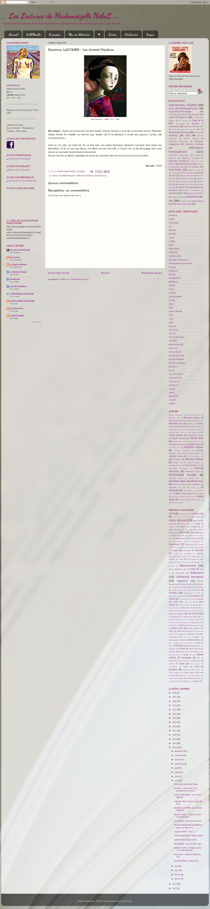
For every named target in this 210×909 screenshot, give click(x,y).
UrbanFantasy (197, 201)
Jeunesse (173, 135)
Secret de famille (176, 374)
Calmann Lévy (181, 541)
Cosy (194, 117)
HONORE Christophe (181, 450)
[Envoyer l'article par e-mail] (91, 171)
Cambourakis (195, 541)
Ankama (182, 527)
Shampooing (173, 667)
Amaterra (172, 527)
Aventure (173, 230)
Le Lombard (173, 617)
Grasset (200, 584)
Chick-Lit (183, 115)
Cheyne (177, 547)
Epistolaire (199, 127)
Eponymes (197, 562)
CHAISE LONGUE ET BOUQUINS (22, 301)
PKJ (176, 646)
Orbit (198, 643)
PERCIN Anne (196, 481)
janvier (178, 879)
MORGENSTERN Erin (192, 465)
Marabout (197, 622)
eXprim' (196, 681)
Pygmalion (199, 652)
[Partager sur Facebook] (105, 171)
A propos (54, 34)
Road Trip (173, 348)
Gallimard (196, 572)
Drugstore (187, 554)
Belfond (175, 536)
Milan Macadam (183, 631)
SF (182, 193)
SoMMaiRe (33, 34)
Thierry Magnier (174, 673)
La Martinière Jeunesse (188, 608)
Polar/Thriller (175, 170)
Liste (171, 315)
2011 (174, 888)
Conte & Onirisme (178, 117)
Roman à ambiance (191, 190)
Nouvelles (176, 167)
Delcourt (199, 550)
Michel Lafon (177, 628)
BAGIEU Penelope (175, 415)
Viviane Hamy (173, 678)
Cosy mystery (183, 121)
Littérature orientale (177, 161)
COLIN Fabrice (198, 427)
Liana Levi (174, 622)
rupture (172, 404)
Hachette (199, 587)
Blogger (129, 901)
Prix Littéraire (188, 173)
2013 (174, 748)
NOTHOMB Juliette (176, 478)
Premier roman (194, 170)
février (178, 875)
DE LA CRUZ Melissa (190, 432)
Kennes (171, 596)
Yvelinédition (173, 681)
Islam (171, 304)
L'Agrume (180, 596)
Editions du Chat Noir (178, 559)
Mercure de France (196, 625)
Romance (173, 193)
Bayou (201, 533)
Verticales (182, 675)
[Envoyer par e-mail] (96, 171)
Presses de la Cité (185, 652)
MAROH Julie (178, 463)
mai (176, 781)
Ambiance (173, 215)
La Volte (182, 611)
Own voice (173, 330)
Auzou (174, 533)
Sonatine (173, 669)
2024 (174, 701)
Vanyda (182, 500)
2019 (174, 722)
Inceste (172, 300)
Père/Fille (173, 341)
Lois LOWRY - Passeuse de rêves (188, 821)
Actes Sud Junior (179, 517)
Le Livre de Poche (189, 614)
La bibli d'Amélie (17, 316)
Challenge (173, 115)
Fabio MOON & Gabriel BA (185, 840)
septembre (179, 764)
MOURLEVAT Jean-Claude (178, 469)
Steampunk (192, 193)
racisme (172, 400)
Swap (201, 193)
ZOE (182, 681)
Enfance (172, 275)
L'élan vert (188, 602)
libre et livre (15, 257)
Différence (173, 252)
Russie (171, 371)
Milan (171, 631)
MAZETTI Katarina (193, 463)
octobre (178, 760)
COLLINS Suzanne (194, 430)
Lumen (189, 622)
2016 (174, 735)
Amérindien (174, 223)
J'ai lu (197, 590)
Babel (182, 532)
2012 (174, 884)
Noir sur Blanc (174, 643)
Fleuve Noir (182, 569)
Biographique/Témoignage (180, 112)
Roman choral (175, 352)
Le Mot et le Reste (190, 617)
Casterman (174, 544)
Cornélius (185, 547)
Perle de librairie (191, 167)
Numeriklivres (188, 643)
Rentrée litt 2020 (186, 185)
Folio (192, 569)
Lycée (171, 323)
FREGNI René (196, 438)
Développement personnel (180, 264)
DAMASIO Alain (174, 432)
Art (170, 227)
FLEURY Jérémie (179, 438)
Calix (170, 541)
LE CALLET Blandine (194, 456)
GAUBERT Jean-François (180, 442)
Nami (184, 640)
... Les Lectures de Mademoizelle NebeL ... (60, 15)
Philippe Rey (188, 646)
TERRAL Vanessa (181, 494)
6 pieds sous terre (185, 514)
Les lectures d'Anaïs (18, 272)
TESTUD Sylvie (197, 494)
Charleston (189, 544)
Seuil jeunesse (101, 176)
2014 (174, 743)
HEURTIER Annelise (193, 447)
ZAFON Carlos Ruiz (175, 503)
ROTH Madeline (180, 485)
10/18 (172, 514)
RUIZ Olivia (191, 488)
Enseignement (175, 278)
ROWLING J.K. (175, 488)
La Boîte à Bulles (184, 605)
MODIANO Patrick (175, 465)
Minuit (171, 634)
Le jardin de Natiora (18, 287)
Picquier (172, 649)
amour (172, 393)
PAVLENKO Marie (177, 481)
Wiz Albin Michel (187, 678)
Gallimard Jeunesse (190, 576)
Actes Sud (198, 514)
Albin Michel (177, 520)
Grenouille (175, 587)
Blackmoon (192, 536)
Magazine (200, 164)
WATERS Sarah (195, 500)
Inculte (188, 590)
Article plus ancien (151, 273)
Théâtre (181, 197)
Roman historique (186, 187)
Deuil (171, 245)
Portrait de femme (177, 337)
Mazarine (183, 625)
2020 (174, 718)
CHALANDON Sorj (184, 427)
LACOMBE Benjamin (67, 176)
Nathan (192, 640)
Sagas (150, 34)
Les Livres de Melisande (20, 250)
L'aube (192, 599)
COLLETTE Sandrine (178, 430)
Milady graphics (193, 628)
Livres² (171, 164)
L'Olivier (172, 599)
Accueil (13, 34)
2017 (174, 731)
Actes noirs (195, 517)
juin (176, 777)
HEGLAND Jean (174, 447)
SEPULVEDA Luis (189, 491)
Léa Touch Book (16, 309)
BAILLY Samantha (193, 415)
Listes (112, 34)
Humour (197, 133)
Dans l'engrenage (197, 547)
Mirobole (181, 634)
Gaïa (183, 584)
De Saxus (187, 551)
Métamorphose (174, 640)
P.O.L (170, 646)
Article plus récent (58, 273)
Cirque (171, 238)
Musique (172, 326)
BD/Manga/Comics (189, 108)
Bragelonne (180, 538)
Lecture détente (191, 139)
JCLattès (173, 593)
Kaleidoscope (188, 593)
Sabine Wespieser (183, 661)
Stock (184, 670)
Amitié (171, 219)
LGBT (187, 135)
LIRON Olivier (174, 459)
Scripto (182, 664)
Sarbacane (196, 661)
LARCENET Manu (176, 456)
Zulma (189, 681)
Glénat (191, 584)
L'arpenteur (183, 599)
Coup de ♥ (197, 120)
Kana (198, 593)
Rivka (191, 655)
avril (177, 866)
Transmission (174, 382)
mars (177, 871)
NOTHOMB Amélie (183, 475)
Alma (198, 524)
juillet (177, 772)
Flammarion (188, 565)
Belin (183, 536)
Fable (198, 130)
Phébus (198, 646)
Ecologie (172, 267)
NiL (199, 640)
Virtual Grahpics (195, 675)
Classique (195, 115)
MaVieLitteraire (185, 164)
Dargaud (175, 550)
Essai (174, 130)
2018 (174, 727)
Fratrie (171, 289)
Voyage (172, 389)
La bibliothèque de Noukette (22, 294)
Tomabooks (15, 279)
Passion (172, 334)
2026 (174, 693)
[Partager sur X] (102, 171)
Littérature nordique (191, 158)
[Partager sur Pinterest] (108, 171)
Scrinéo (172, 664)
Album (55, 176)
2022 (174, 710)
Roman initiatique (176, 359)
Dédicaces (131, 34)
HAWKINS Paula (194, 444)
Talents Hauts (195, 670)
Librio (182, 622)
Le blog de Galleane (18, 265)
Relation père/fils (176, 345)
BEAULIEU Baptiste (192, 418)
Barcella (189, 424)
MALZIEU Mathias (194, 459)
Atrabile (193, 527)
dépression (173, 396)
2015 (174, 739)
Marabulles (173, 625)
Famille (172, 286)
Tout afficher (37, 322)
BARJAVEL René (174, 418)
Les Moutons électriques (194, 620)
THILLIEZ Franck (176, 497)
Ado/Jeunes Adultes (183, 105)
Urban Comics (189, 673)
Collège (172, 241)
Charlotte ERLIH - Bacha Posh (186, 861)
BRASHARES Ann (176, 424)
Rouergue (186, 658)
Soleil (196, 667)
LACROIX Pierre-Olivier (190, 453)
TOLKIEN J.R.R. (190, 497)
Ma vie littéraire (79, 34)
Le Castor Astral (193, 611)
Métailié (196, 637)
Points (191, 649)
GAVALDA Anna (196, 442)
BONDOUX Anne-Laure (178, 421)
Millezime (197, 631)
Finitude (171, 566)
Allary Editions (186, 524)
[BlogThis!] (99, 171)
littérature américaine (182, 204)
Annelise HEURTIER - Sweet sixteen (188, 836)
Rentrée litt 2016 (186, 179)
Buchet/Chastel (194, 538)
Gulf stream (187, 587)
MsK (185, 637)
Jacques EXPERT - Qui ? (183, 832)
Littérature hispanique (178, 155)
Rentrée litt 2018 (186, 182)
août (177, 768)
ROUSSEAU (195, 485)
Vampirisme (174, 385)
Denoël (176, 554)
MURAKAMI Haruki (192, 472)
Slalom (185, 667)
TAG (172, 197)
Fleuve (171, 569)
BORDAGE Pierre (195, 421)
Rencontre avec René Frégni (186, 784)
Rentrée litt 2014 (187, 176)
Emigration (173, 271)
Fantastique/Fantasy (179, 132)
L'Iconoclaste (193, 596)
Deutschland (180, 124)
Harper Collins (177, 590)
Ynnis (199, 678)
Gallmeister (182, 581)
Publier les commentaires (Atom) (74, 279)
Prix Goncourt (174, 173)
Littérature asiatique (85, 176)
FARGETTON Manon (195, 435)
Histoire (172, 293)
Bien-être (173, 234)
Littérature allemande (178, 142)
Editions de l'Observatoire (190, 557)
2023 (174, 706)
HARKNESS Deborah (176, 444)
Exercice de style (186, 130)
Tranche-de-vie (175, 378)
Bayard (193, 533)
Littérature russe (195, 161)
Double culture (175, 256)
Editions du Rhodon (184, 562)
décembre (179, 751)
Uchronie (184, 201)
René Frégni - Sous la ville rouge (187, 844)
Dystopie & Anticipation (179, 260)
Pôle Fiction (176, 655)
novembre (179, 755)
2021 (174, 714)
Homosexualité (175, 297)
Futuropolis (180, 573)
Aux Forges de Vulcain (194, 530)
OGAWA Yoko (194, 478)
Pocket (182, 649)
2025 (174, 697)
